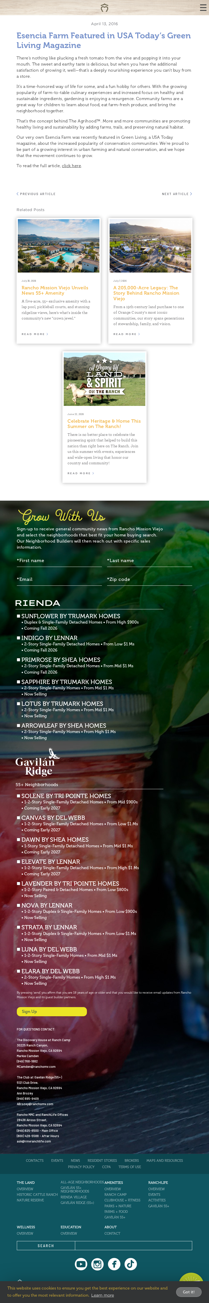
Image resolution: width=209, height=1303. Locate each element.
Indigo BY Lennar (77, 644)
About (110, 1227)
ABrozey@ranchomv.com (35, 1104)
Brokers (132, 1161)
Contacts (35, 1161)
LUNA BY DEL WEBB (69, 955)
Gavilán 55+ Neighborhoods (75, 1189)
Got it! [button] (189, 1292)
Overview (25, 1189)
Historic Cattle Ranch (37, 1195)
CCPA (106, 1167)
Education (71, 1227)
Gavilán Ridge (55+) (77, 1203)
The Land (26, 1183)
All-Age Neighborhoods (82, 1182)
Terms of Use (130, 1167)
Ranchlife (158, 1183)
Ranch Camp (115, 1195)
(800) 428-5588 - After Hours (38, 1136)
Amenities (113, 1183)
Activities (157, 1200)
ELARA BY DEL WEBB (68, 977)
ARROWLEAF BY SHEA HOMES (68, 731)
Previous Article (37, 194)
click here (71, 165)
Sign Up (29, 1011)
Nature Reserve (30, 1200)
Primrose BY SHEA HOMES (77, 665)
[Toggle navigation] (203, 7)
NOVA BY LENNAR (79, 911)
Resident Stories (102, 1161)
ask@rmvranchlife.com (34, 1141)
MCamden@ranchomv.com (36, 1066)
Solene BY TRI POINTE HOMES (79, 802)
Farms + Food (116, 1212)
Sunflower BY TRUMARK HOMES (80, 622)
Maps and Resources (165, 1161)
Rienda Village (74, 1197)
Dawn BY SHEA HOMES (77, 845)
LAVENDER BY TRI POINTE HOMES (74, 889)
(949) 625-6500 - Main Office (37, 1130)
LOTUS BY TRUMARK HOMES (67, 709)
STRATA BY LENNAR (78, 933)
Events (57, 1161)
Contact (112, 1233)
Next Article (176, 194)
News (75, 1161)
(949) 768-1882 (27, 1061)
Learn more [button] (102, 1295)
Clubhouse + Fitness (122, 1200)
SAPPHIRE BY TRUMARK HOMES (67, 687)
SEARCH (46, 1245)
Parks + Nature (117, 1206)
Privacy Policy (81, 1167)
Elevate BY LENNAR (80, 867)
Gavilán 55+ (114, 1217)
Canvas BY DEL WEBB (79, 823)
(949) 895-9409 (28, 1098)
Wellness (26, 1227)
